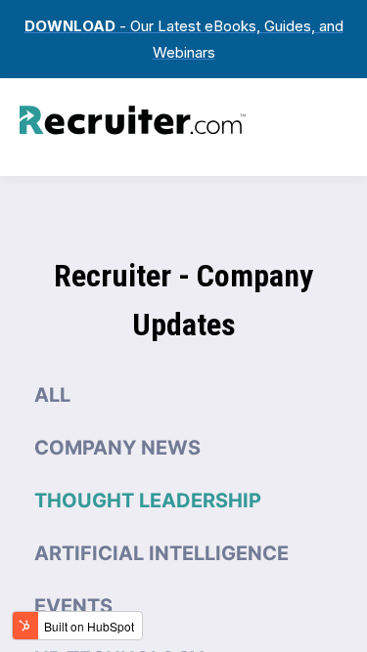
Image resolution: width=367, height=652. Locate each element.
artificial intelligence (161, 553)
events (73, 606)
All (52, 395)
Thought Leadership (147, 500)
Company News (117, 447)
